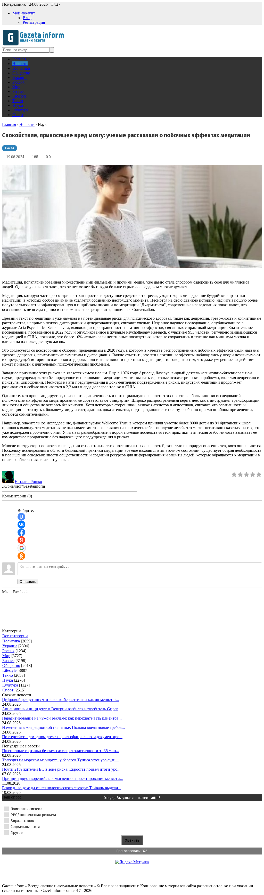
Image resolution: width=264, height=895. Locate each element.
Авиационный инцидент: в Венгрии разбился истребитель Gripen (60, 709)
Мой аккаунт (23, 13)
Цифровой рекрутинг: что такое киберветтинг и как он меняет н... (60, 699)
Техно (7, 675)
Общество (11, 665)
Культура (10, 685)
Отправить (28, 582)
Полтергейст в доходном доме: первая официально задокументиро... (62, 737)
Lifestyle (9, 670)
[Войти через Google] (22, 548)
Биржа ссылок (22, 820)
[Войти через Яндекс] (21, 540)
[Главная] (35, 45)
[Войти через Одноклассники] (21, 556)
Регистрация (34, 22)
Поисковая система (26, 809)
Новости (27, 124)
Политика (11, 641)
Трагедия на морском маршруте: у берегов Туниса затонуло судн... (60, 760)
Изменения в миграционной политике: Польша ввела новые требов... (63, 727)
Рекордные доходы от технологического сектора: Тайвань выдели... (61, 788)
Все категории (15, 636)
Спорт (7, 690)
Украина (9, 646)
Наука (9, 148)
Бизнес (8, 660)
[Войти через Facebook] (21, 532)
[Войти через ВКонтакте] (21, 524)
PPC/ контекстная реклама (33, 814)
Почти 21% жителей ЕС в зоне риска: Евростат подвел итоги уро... (61, 769)
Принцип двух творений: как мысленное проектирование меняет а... (62, 778)
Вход (27, 17)
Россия (8, 651)
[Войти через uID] (21, 517)
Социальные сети (25, 826)
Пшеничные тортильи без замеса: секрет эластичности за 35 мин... (60, 750)
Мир (6, 656)
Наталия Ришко (28, 481)
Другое (17, 832)
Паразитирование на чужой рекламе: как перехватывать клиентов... (62, 718)
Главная (9, 124)
